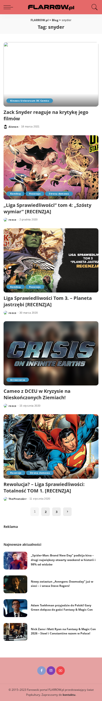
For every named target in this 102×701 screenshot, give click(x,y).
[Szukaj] (93, 7)
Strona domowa (59, 193)
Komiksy (15, 193)
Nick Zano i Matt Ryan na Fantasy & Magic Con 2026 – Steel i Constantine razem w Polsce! (63, 631)
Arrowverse (17, 379)
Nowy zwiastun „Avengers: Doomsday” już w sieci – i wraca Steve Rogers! (62, 583)
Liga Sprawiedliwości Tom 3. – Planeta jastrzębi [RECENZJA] (48, 301)
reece (13, 219)
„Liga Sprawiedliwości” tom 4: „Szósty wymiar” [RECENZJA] (47, 208)
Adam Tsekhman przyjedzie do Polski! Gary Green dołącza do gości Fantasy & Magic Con (62, 607)
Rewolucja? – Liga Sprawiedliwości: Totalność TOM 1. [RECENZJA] (44, 487)
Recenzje (35, 193)
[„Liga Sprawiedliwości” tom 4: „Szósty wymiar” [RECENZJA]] (51, 167)
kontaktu (69, 695)
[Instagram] (51, 670)
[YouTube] (60, 670)
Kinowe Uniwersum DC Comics (29, 100)
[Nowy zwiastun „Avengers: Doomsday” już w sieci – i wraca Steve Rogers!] (15, 584)
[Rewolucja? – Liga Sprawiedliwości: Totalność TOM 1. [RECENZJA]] (51, 446)
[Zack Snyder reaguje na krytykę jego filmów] (51, 74)
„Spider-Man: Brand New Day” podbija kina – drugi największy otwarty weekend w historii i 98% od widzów (63, 559)
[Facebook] (41, 670)
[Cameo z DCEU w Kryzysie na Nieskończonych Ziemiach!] (51, 353)
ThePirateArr (18, 498)
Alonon (13, 126)
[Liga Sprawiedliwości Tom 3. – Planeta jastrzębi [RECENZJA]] (51, 260)
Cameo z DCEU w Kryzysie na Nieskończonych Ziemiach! (37, 394)
